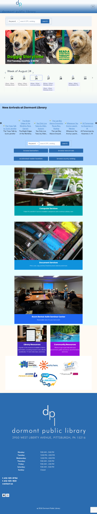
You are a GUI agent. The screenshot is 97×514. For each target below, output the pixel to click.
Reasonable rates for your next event (48, 320)
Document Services (48, 262)
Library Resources (32, 344)
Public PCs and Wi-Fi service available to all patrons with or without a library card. (48, 211)
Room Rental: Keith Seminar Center (48, 316)
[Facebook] (3, 495)
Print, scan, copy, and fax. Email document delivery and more (48, 266)
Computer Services (48, 208)
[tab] (12, 78)
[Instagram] (7, 495)
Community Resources (65, 344)
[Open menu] (93, 6)
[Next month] (33, 71)
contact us (7, 483)
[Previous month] (5, 71)
